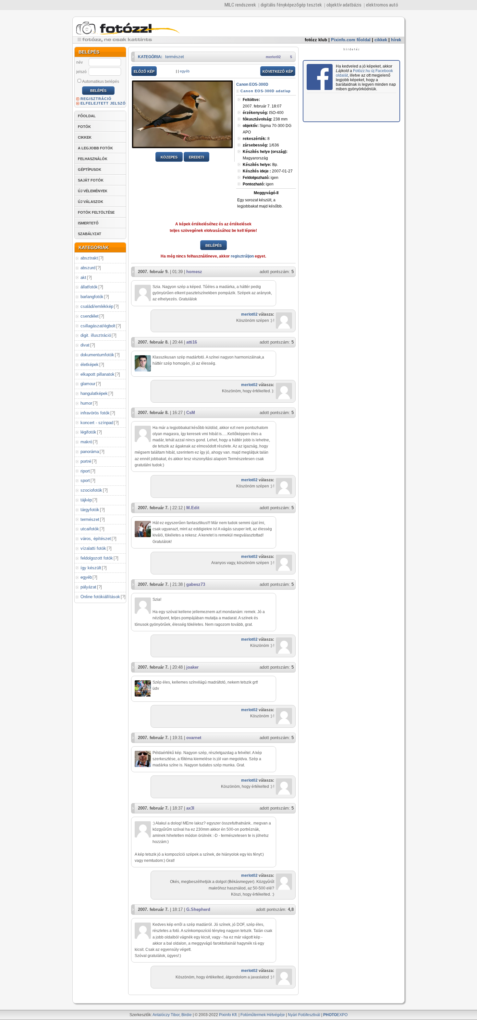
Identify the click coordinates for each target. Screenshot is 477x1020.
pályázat (88, 587)
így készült (90, 567)
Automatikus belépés (100, 81)
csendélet (89, 316)
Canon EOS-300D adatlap (265, 91)
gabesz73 (195, 584)
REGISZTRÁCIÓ (96, 99)
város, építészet (95, 538)
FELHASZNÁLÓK (92, 159)
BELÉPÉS (213, 245)
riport (85, 471)
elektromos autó (382, 5)
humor (86, 403)
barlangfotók (92, 296)
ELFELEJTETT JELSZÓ (103, 103)
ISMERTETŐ (88, 223)
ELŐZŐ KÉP (144, 71)
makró (86, 441)
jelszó (81, 71)
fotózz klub (316, 39)
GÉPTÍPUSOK (89, 169)
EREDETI (196, 157)
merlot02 (273, 57)
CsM (190, 412)
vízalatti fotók (93, 548)
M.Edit (192, 507)
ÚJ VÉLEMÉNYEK (92, 191)
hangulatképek (94, 393)
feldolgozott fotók (96, 558)
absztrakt (89, 258)
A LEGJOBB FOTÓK (95, 148)
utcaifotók (89, 528)
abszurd (87, 267)
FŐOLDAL (87, 116)
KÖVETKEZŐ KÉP (278, 71)
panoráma (89, 451)
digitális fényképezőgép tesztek (291, 5)
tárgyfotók (89, 509)
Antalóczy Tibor (166, 1015)
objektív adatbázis (343, 5)
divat (85, 345)
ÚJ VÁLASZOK (90, 202)
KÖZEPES (169, 157)
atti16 (191, 342)
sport (85, 480)
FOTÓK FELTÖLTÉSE (96, 212)
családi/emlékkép (96, 306)
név (79, 62)
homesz (194, 271)
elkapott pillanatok (97, 374)
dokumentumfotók (97, 354)
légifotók (88, 432)
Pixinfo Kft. (228, 1015)
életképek (89, 364)
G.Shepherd (198, 909)
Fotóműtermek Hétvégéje (262, 1015)
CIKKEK (85, 137)
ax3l (190, 808)
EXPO (335, 1015)
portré (85, 461)
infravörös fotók (95, 412)
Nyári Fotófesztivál (304, 1015)
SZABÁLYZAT (89, 234)
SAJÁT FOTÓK (91, 180)
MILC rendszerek (240, 5)
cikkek (380, 39)
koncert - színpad (96, 422)
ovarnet (193, 737)
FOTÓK (84, 127)
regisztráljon (242, 256)
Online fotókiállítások (100, 596)
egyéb (86, 577)
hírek (396, 39)
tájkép (86, 499)
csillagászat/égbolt (98, 325)
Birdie (186, 1015)
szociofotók (91, 490)
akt (83, 277)
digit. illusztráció (95, 335)
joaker (192, 667)
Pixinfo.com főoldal (351, 39)
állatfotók (89, 286)
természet (89, 519)
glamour (87, 383)
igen (260, 177)
